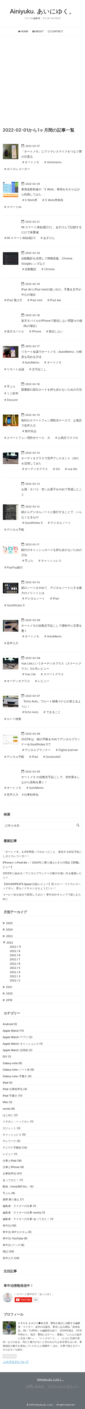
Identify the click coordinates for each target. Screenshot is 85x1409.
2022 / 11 (15, 946)
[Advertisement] (42, 80)
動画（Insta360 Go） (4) (18, 1186)
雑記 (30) (8, 1251)
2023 (9, 936)
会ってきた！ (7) (13, 1180)
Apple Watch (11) (13, 1030)
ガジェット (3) (11, 1128)
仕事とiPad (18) (12, 1160)
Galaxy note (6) (12, 1063)
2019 (9, 1000)
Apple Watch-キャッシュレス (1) (23, 1043)
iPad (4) (8, 1082)
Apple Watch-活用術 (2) (17, 1050)
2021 (9, 987)
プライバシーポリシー (63, 1386)
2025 (9, 923)
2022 (9, 942)
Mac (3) (7, 1102)
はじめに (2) (10, 1115)
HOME (24, 31)
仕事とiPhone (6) (13, 1167)
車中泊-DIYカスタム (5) (17, 1232)
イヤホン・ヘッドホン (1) (18, 1121)
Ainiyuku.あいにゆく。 (50, 1379)
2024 (9, 929)
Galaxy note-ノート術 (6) (18, 1069)
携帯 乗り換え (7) (13, 1199)
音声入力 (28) (11, 1258)
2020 (9, 993)
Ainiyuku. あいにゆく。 (42, 11)
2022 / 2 (15, 980)
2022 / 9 (15, 951)
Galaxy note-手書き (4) (17, 1076)
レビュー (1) (10, 1154)
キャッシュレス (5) (14, 1134)
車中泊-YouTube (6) (15, 1238)
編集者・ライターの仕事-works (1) (24, 1212)
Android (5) (10, 1024)
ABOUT (39, 31)
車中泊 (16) (9, 1225)
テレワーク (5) (11, 1141)
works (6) (9, 1108)
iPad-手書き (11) (12, 1095)
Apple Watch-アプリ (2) (17, 1037)
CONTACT (56, 31)
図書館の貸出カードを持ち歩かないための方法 (51, 389)
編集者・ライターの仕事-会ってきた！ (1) (28, 1219)
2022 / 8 (15, 955)
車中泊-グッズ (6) (13, 1245)
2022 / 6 (15, 963)
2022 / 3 (15, 976)
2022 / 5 (15, 967)
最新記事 (10, 841)
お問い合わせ (35, 1386)
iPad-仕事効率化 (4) (15, 1089)
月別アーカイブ (15, 912)
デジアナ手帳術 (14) (15, 1147)
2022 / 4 (15, 972)
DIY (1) (7, 1056)
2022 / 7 (15, 959)
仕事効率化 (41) (12, 1173)
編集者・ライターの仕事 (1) (19, 1206)
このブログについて (16, 1361)
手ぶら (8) (9, 1193)
